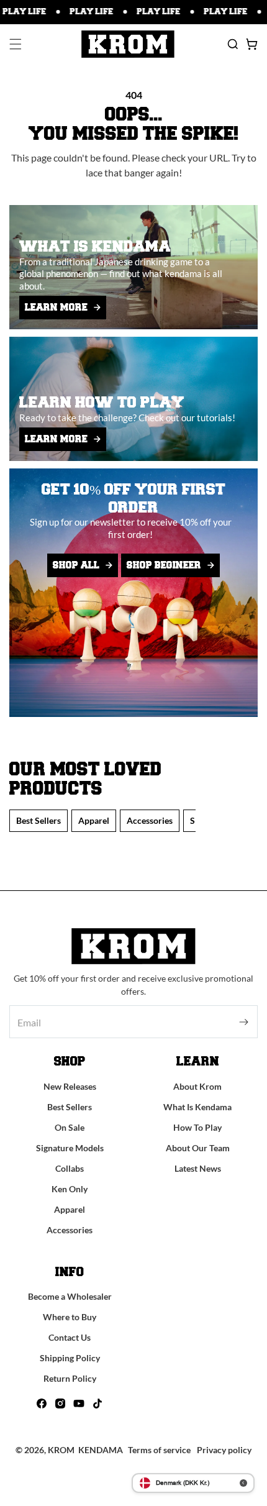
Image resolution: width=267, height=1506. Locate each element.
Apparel (93, 820)
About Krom (197, 1086)
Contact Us (69, 1337)
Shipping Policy (70, 1358)
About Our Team (198, 1148)
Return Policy (69, 1378)
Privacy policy (224, 1449)
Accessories (150, 820)
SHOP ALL (76, 565)
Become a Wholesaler (70, 1296)
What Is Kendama (197, 1107)
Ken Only (70, 1189)
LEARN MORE (56, 307)
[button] (15, 44)
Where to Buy (69, 1317)
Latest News (197, 1168)
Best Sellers (38, 820)
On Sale (69, 1127)
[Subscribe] (243, 1021)
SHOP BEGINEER (164, 565)
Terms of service (159, 1449)
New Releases (69, 1086)
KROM (61, 1449)
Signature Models (70, 1148)
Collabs (69, 1168)
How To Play (197, 1127)
